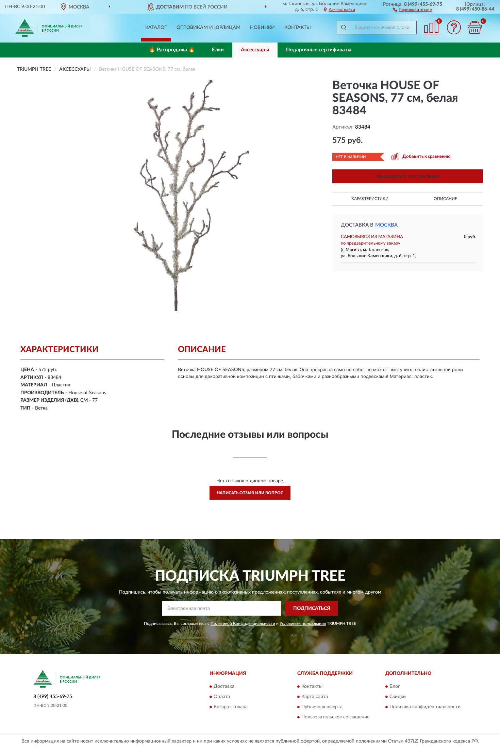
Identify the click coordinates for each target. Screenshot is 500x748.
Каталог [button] (156, 27)
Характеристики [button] (369, 199)
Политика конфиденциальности (425, 706)
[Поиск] (343, 27)
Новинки (262, 27)
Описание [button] (445, 199)
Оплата (222, 696)
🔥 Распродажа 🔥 (172, 49)
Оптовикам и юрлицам (208, 27)
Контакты (297, 27)
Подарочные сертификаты (318, 49)
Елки (218, 49)
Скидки (397, 696)
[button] (412, 9)
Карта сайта (314, 696)
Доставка (224, 686)
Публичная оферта (322, 706)
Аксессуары (255, 49)
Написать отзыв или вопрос (250, 493)
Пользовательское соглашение (335, 717)
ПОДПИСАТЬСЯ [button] (311, 608)
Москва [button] (386, 225)
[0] (474, 27)
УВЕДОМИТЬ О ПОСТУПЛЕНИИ (407, 176)
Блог (394, 686)
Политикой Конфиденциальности (243, 623)
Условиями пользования (303, 623)
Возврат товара (231, 706)
